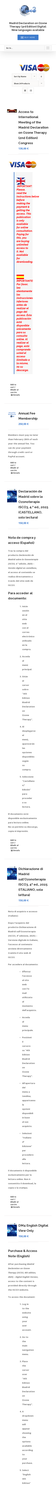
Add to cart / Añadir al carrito (14, 388)
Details (16, 395)
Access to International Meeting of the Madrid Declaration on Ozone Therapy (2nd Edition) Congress (33, 127)
